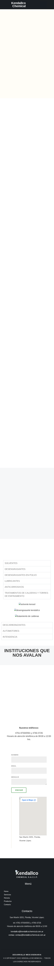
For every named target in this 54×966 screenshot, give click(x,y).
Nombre (14, 755)
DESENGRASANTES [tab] (15, 569)
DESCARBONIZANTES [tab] (14, 625)
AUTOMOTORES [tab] (11, 631)
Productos (8, 901)
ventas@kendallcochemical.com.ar (30, 935)
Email (13, 766)
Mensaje (15, 777)
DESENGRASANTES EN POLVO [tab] (21, 575)
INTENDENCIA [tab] (10, 637)
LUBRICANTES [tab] (12, 581)
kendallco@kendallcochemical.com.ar (27, 931)
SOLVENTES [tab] (11, 563)
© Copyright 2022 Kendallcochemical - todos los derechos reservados (27, 958)
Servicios (7, 895)
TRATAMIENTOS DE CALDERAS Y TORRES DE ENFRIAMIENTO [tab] (26, 594)
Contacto (7, 905)
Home (6, 891)
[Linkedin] (43, 4)
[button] (32, 4)
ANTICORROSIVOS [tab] (14, 587)
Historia (7, 898)
